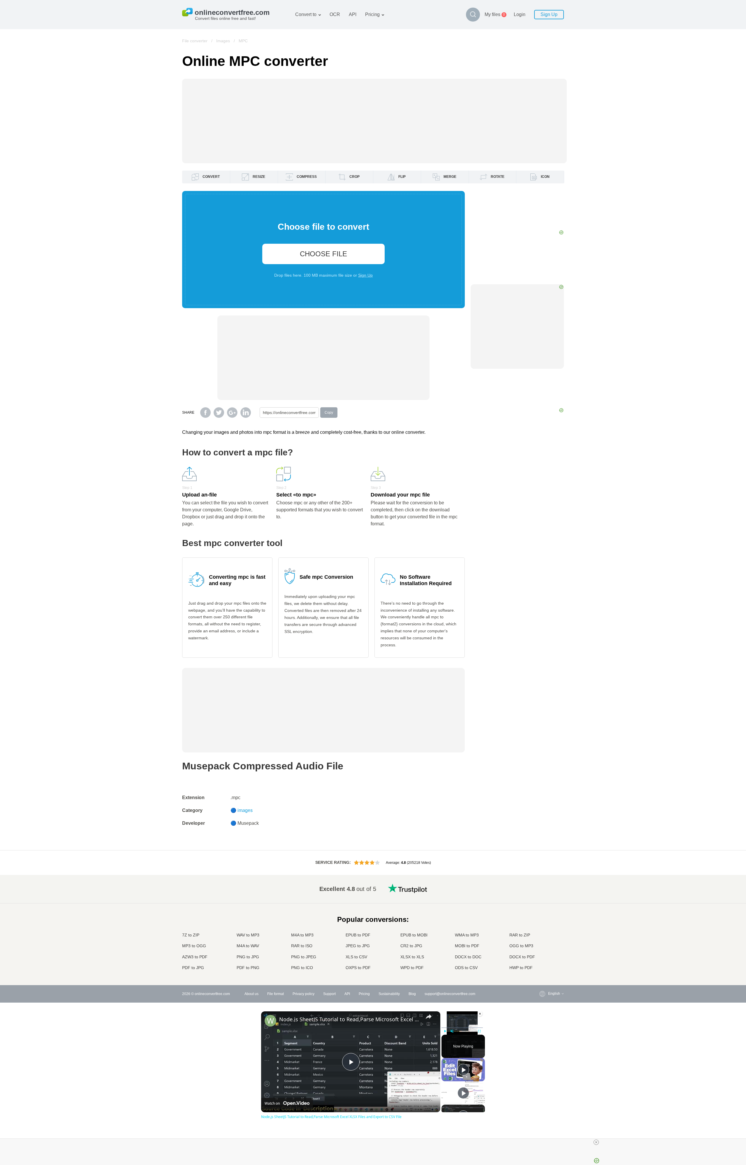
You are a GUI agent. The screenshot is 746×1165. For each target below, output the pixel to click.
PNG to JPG (248, 957)
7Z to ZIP (190, 935)
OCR (335, 14)
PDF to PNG (248, 967)
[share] (428, 1016)
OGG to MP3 (521, 945)
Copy (329, 412)
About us (251, 994)
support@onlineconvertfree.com (450, 994)
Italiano (542, 928)
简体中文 (543, 957)
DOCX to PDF (522, 957)
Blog (412, 994)
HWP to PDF (521, 967)
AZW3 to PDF (194, 957)
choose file (323, 254)
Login (519, 14)
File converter (194, 40)
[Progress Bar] (462, 1027)
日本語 (541, 922)
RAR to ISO (301, 945)
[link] (270, 1021)
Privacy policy (303, 994)
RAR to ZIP (519, 935)
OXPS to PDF (358, 967)
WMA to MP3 (467, 935)
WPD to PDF (412, 967)
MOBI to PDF (467, 945)
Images (223, 40)
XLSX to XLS (412, 957)
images (245, 810)
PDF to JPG (193, 967)
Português (544, 939)
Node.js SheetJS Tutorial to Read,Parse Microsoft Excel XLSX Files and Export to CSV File (349, 1019)
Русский (543, 893)
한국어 (541, 962)
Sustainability (389, 994)
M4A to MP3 (302, 935)
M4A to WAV (248, 945)
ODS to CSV (466, 967)
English (542, 887)
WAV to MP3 (248, 935)
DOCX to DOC (468, 957)
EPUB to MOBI (413, 935)
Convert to (305, 14)
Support (329, 994)
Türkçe (541, 951)
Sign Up (549, 14)
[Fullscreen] (479, 1031)
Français (543, 916)
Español (543, 905)
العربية (541, 899)
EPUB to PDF (358, 935)
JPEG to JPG (358, 945)
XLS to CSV (356, 957)
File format (275, 994)
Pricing (372, 14)
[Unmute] (451, 1031)
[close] (596, 1142)
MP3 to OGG (194, 945)
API (352, 14)
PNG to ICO (302, 967)
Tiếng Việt (544, 934)
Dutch (541, 945)
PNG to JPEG (303, 957)
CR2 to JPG (411, 945)
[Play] (444, 1031)
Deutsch (543, 911)
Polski (541, 968)
